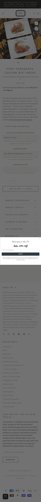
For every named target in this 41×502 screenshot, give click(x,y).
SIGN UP (20, 254)
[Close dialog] (40, 238)
